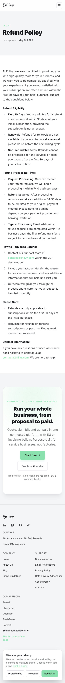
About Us (8, 564)
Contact (39, 587)
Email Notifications (45, 564)
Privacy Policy (42, 570)
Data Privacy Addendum (48, 575)
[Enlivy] (8, 5)
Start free (30, 455)
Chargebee (9, 608)
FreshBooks (9, 619)
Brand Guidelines (12, 575)
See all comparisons (14, 630)
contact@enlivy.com (21, 257)
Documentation (43, 559)
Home (6, 559)
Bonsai (6, 602)
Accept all (49, 673)
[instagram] (12, 525)
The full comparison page (14, 638)
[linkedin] (4, 525)
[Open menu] (59, 5)
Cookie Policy (42, 581)
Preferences (15, 673)
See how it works (32, 466)
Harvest (7, 625)
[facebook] (20, 525)
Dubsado (7, 613)
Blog (5, 570)
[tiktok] (28, 525)
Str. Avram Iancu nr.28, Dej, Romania (22, 538)
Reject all (33, 673)
